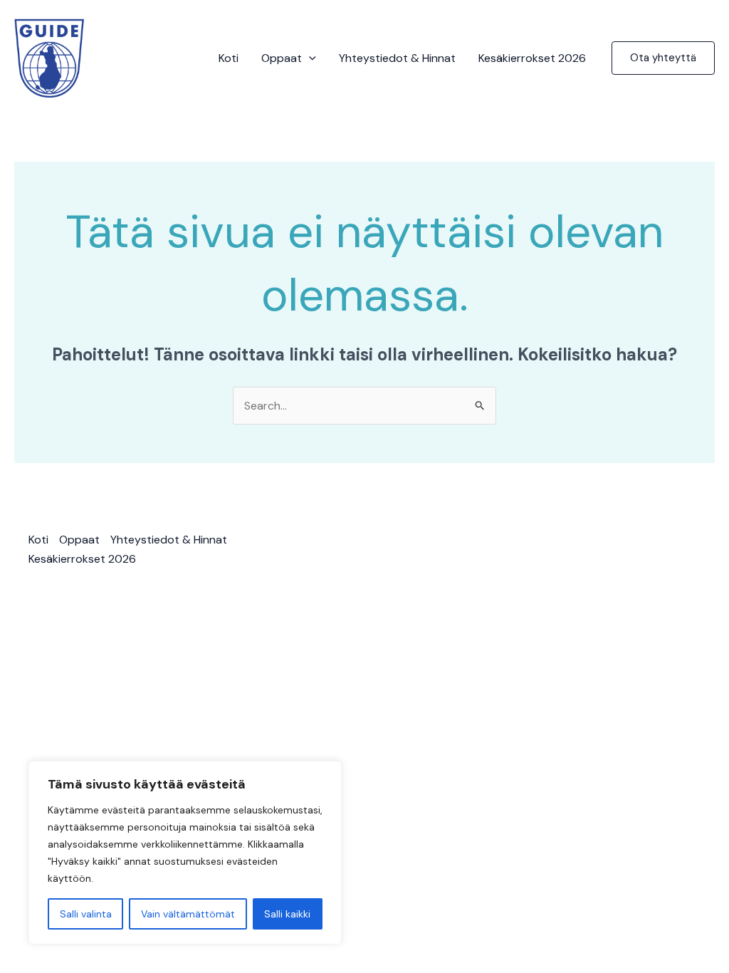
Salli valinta (86, 913)
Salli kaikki (287, 913)
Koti (228, 58)
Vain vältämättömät (188, 913)
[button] (309, 58)
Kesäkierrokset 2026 (532, 58)
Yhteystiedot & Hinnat (397, 58)
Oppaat (281, 58)
